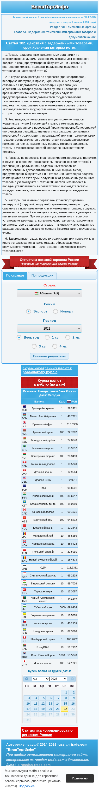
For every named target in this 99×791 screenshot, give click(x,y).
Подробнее (27, 786)
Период (49, 320)
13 (50, 703)
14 (58, 703)
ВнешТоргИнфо (49, 6)
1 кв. (56, 337)
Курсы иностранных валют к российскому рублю (47, 370)
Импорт (66, 311)
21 (58, 709)
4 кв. (63, 346)
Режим (49, 304)
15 (65, 703)
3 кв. (43, 346)
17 (28, 709)
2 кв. (76, 337)
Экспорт (40, 311)
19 (43, 709)
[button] (49, 356)
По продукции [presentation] (42, 275)
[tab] (15, 276)
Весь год (31, 337)
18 (35, 709)
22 (65, 709)
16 (73, 703)
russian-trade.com (35, 765)
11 (35, 703)
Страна (49, 285)
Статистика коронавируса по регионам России (47, 732)
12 (43, 703)
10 (28, 703)
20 (50, 709)
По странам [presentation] (15, 275)
